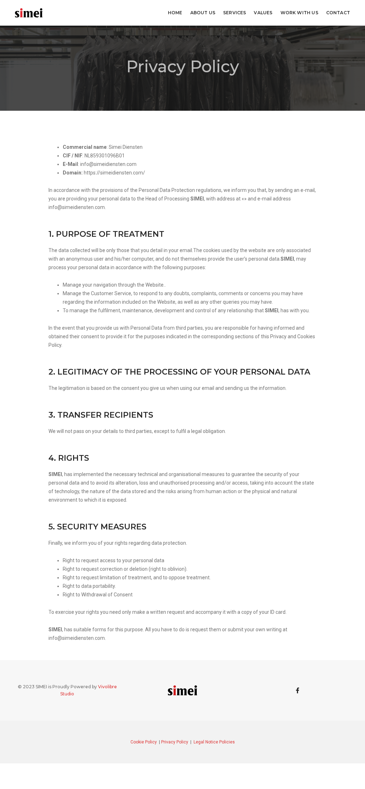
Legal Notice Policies (214, 742)
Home (175, 12)
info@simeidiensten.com (108, 164)
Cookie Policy (144, 742)
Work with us (299, 12)
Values (263, 12)
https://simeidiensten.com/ (114, 173)
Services (234, 12)
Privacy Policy (175, 742)
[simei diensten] (28, 12)
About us (202, 12)
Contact (338, 12)
